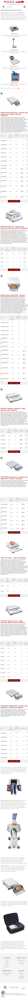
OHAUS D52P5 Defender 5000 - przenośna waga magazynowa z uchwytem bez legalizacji (14, 706)
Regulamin (7, 975)
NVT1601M (3, 435)
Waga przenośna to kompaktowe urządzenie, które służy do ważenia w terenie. (14, 85)
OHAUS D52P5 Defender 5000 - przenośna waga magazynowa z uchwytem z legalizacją (14, 478)
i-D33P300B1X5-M (4, 197)
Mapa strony (6, 966)
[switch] (3, 996)
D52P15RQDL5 (4, 741)
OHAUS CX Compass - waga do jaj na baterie (13, 558)
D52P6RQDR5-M (4, 504)
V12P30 (2, 266)
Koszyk (21, 975)
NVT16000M (3, 448)
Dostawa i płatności (21, 960)
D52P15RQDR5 (4, 737)
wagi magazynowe (14, 50)
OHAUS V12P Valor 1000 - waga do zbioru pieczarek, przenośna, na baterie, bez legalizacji (14, 227)
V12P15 (2, 262)
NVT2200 (3, 664)
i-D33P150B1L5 (4, 156)
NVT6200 (3, 668)
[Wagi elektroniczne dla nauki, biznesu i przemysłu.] (14, 2)
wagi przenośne (14, 82)
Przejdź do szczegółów (14, 201)
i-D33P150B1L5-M (4, 186)
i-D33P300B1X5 (4, 165)
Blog (7, 963)
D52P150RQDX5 (4, 757)
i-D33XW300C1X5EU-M (5, 379)
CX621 (2, 585)
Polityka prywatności (6, 973)
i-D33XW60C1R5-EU (5, 330)
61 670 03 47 (13, 4)
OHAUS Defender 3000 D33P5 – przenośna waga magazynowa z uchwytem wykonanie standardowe (14, 114)
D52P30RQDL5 (4, 745)
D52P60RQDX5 (4, 753)
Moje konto (21, 973)
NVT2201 (2, 648)
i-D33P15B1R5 (3, 140)
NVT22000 (3, 676)
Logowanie (21, 978)
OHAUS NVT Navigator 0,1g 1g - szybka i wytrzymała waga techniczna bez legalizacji (13, 621)
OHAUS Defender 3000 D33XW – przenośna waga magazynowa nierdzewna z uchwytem (13, 296)
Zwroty (21, 962)
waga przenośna (15, 88)
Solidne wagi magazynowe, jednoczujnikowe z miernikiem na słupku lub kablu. (14, 52)
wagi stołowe (14, 33)
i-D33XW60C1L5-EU (5, 334)
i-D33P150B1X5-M (4, 191)
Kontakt (6, 962)
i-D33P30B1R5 (4, 144)
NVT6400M (3, 444)
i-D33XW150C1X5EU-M (5, 373)
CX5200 (2, 591)
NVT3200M (3, 439)
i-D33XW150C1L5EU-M (5, 368)
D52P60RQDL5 (4, 749)
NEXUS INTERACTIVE (20, 995)
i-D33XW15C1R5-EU (5, 322)
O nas (6, 960)
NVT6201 (2, 656)
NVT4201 (2, 652)
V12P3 (2, 254)
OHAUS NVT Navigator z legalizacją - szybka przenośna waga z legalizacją (13, 409)
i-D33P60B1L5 (3, 152)
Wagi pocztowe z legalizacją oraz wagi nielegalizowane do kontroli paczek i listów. (14, 68)
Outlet (6, 965)
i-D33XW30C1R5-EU (5, 326)
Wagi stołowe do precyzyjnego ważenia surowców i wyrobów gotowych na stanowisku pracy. (14, 36)
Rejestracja (21, 976)
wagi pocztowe (14, 66)
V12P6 (2, 258)
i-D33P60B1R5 (4, 148)
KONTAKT (19, 4)
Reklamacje (21, 963)
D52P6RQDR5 (4, 733)
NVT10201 (3, 660)
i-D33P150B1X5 (4, 161)
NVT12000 (3, 672)
